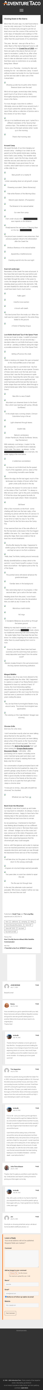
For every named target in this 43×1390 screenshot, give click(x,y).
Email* (7, 1289)
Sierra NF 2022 (10, 928)
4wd (7, 922)
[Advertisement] (21, 967)
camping (24, 922)
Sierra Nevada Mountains (14, 925)
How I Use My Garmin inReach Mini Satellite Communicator (19, 941)
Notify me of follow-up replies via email (20, 1297)
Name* (7, 1280)
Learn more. (24, 1388)
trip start (21, 928)
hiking (32, 922)
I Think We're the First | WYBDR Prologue (18, 948)
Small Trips (16, 914)
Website (7, 1301)
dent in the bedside (22, 746)
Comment (8, 1248)
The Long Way (28, 914)
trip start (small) (11, 932)
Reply (37, 985)
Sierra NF (28, 925)
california (15, 922)
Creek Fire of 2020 (26, 48)
